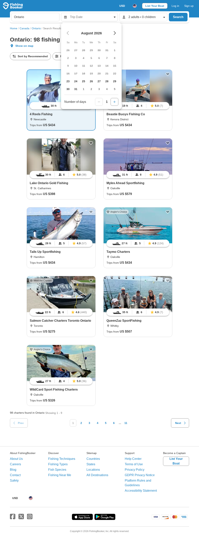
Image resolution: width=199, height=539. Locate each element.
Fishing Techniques (61, 458)
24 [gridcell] (75, 81)
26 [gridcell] (91, 81)
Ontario (36, 28)
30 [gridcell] (68, 89)
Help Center (133, 458)
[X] (21, 516)
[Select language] (134, 6)
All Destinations (97, 475)
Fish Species (57, 469)
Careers (15, 464)
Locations (93, 469)
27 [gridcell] (99, 81)
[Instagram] (29, 516)
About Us (16, 458)
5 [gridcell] (114, 89)
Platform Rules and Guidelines (138, 483)
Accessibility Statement (141, 490)
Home (13, 28)
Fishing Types (58, 464)
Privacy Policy (134, 469)
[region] (137, 105)
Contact (15, 475)
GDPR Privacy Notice (140, 475)
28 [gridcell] (106, 81)
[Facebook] (12, 516)
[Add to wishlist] (168, 74)
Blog (13, 469)
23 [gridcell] (68, 81)
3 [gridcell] (99, 89)
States (90, 464)
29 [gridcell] (114, 81)
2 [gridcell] (91, 89)
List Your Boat (154, 5)
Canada (24, 28)
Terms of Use (134, 464)
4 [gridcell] (107, 89)
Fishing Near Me (59, 475)
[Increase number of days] (114, 102)
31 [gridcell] (75, 89)
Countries (93, 458)
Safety (14, 480)
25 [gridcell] (83, 81)
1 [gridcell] (83, 89)
